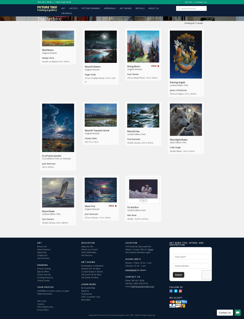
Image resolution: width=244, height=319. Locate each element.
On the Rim (133, 207)
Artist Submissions (45, 307)
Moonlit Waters (93, 66)
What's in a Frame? (89, 249)
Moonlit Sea (133, 131)
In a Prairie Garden (51, 155)
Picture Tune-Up (44, 274)
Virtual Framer (43, 280)
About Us (85, 291)
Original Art (42, 255)
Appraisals (42, 252)
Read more (58, 41)
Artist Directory (43, 249)
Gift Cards (41, 301)
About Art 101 (87, 246)
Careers (40, 304)
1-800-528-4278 (62, 2)
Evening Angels (177, 82)
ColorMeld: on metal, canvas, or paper (53, 291)
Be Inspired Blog (88, 288)
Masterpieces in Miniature (92, 266)
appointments (131, 270)
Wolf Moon (47, 50)
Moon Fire (90, 206)
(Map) (150, 249)
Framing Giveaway (45, 277)
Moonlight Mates (178, 139)
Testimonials (86, 294)
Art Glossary (86, 255)
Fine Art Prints (43, 258)
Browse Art (42, 246)
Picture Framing (44, 268)
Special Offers (43, 271)
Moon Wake (48, 211)
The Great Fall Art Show (91, 274)
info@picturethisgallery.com (142, 286)
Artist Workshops (88, 252)
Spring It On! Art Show (90, 268)
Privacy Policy (43, 310)
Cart (189, 2)
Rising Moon (133, 66)
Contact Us (201, 2)
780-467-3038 (44, 2)
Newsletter (86, 300)
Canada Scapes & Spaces (92, 271)
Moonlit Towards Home (97, 130)
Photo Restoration (44, 294)
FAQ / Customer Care (90, 297)
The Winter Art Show (90, 277)
